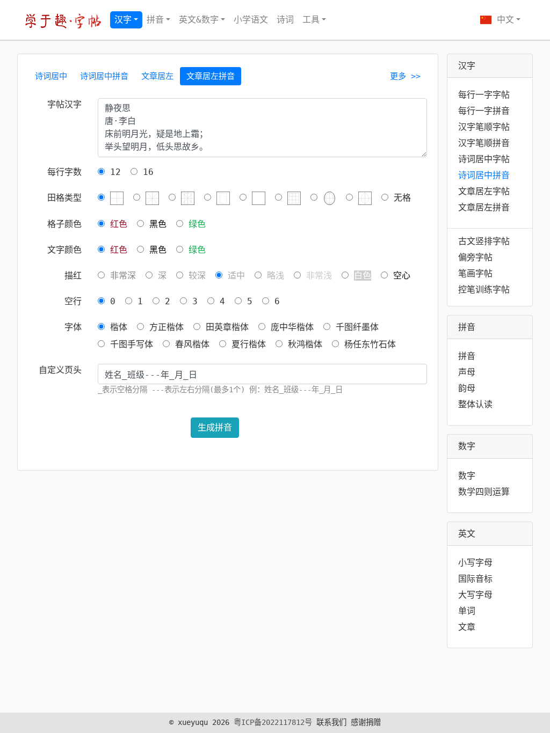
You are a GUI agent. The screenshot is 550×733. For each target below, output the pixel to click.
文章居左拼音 (210, 76)
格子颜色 (64, 224)
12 (113, 172)
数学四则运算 (484, 492)
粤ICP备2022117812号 (273, 722)
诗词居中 (51, 76)
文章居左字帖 (484, 191)
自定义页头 (60, 370)
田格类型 (64, 198)
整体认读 (475, 404)
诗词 (285, 19)
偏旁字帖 (475, 257)
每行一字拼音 (484, 111)
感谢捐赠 (366, 722)
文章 (466, 627)
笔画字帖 (475, 273)
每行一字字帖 (484, 95)
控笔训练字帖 (484, 289)
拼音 (155, 19)
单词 (466, 611)
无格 (399, 198)
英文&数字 (199, 19)
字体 (73, 327)
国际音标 (475, 579)
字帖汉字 (64, 104)
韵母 (466, 388)
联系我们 (331, 722)
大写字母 (475, 595)
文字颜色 (64, 250)
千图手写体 (129, 344)
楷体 (116, 327)
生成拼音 (215, 427)
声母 (466, 372)
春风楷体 (189, 344)
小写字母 (475, 563)
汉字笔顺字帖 (484, 127)
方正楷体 (164, 327)
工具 (311, 19)
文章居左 (157, 76)
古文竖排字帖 (484, 241)
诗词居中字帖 (484, 159)
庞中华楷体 (289, 327)
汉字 (123, 19)
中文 (502, 19)
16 (146, 172)
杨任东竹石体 (367, 344)
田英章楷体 (224, 327)
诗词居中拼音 (104, 76)
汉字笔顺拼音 (484, 143)
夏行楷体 (246, 344)
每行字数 (64, 172)
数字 (466, 476)
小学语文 (251, 19)
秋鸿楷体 (302, 344)
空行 (73, 301)
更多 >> (405, 76)
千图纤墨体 (354, 327)
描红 (73, 275)
